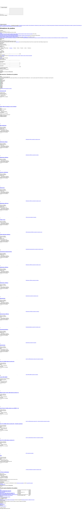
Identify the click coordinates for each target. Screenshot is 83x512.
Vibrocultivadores (31, 25)
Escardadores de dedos (12, 26)
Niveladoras (56, 25)
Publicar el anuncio (3, 116)
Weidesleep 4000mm (4, 267)
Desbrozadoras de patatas (68, 25)
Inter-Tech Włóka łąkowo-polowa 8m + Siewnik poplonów (11, 423)
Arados (48, 25)
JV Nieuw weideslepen (4, 472)
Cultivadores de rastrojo (38, 25)
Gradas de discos (18, 26)
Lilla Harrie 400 (2, 492)
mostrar (1, 70)
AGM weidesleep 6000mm (5, 234)
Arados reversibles (26, 25)
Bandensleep (2, 298)
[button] (41, 20)
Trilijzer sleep (2, 219)
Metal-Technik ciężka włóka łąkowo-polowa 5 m (9, 392)
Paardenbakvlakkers (4, 329)
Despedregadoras (61, 25)
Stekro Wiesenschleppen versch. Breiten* (8, 106)
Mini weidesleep (3, 125)
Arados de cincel (44, 25)
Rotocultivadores (52, 25)
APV (1, 455)
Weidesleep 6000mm (4, 157)
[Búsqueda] (16, 11)
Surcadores (74, 25)
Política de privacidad (10, 499)
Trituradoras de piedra (5, 26)
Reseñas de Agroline (25, 499)
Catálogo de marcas (31, 499)
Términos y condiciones (3, 499)
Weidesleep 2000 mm (4, 203)
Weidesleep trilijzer (3, 141)
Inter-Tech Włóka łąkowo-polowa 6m (7, 361)
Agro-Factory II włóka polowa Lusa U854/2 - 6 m (9, 408)
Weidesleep (2, 187)
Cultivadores (21, 25)
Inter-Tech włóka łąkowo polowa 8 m (7, 440)
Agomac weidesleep (4, 172)
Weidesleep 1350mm (4, 282)
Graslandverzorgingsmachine (6, 251)
